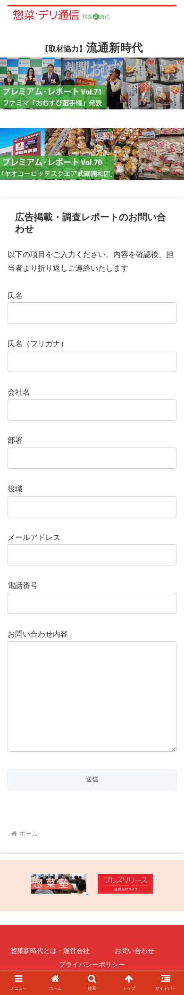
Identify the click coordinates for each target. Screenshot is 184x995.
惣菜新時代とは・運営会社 (50, 950)
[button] (165, 836)
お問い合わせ (134, 950)
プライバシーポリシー (92, 964)
